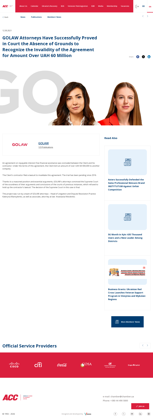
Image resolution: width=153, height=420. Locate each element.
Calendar (34, 6)
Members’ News (54, 17)
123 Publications (45, 147)
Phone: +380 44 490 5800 (115, 400)
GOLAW (43, 143)
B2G (62, 6)
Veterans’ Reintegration (78, 6)
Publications (36, 17)
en (150, 6)
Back (6, 17)
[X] (143, 57)
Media (100, 6)
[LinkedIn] (149, 57)
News (23, 17)
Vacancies (125, 6)
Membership (112, 6)
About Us (23, 6)
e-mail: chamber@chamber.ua (118, 396)
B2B (93, 6)
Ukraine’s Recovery (49, 6)
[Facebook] (138, 57)
